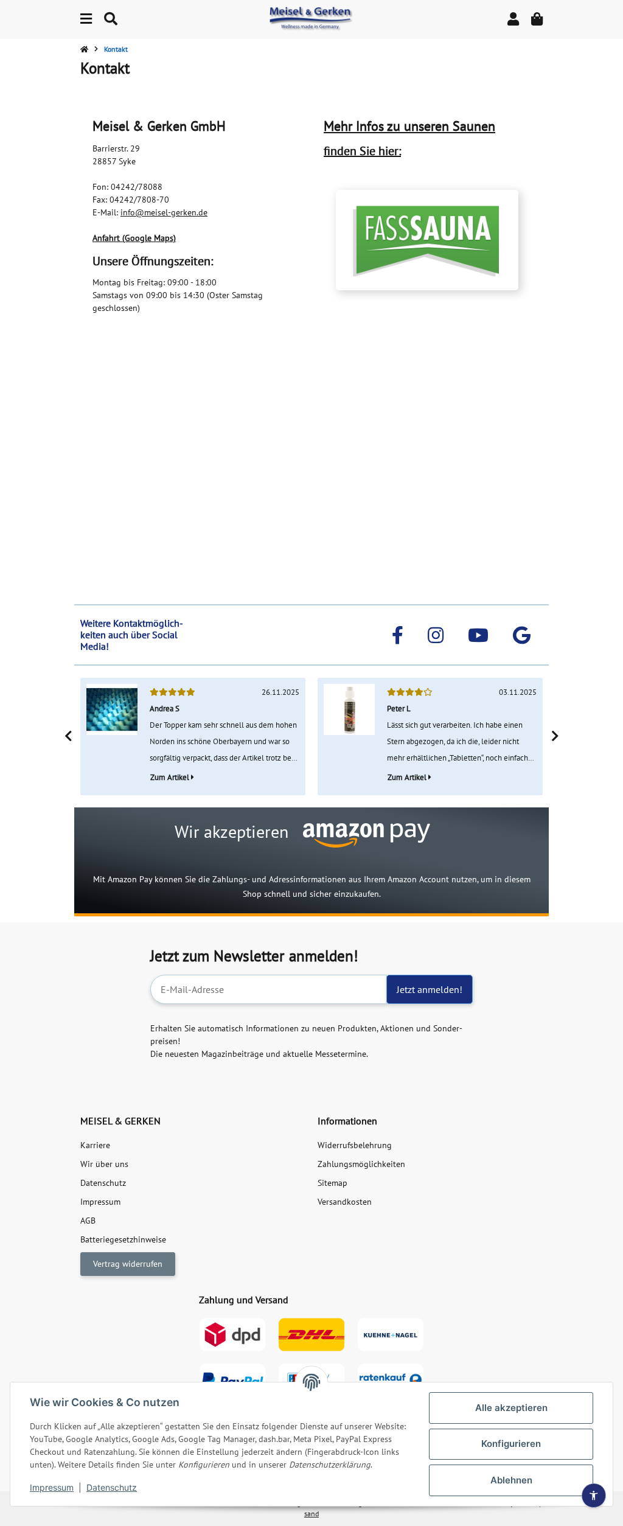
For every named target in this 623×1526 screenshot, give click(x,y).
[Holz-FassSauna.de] (427, 240)
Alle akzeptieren (511, 1407)
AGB (88, 1220)
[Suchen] (110, 19)
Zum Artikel (170, 777)
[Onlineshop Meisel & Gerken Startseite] (311, 18)
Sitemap (332, 1182)
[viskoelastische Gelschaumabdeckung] (111, 736)
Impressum (52, 1487)
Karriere (95, 1145)
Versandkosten (345, 1201)
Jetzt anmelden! (429, 989)
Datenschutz (111, 1487)
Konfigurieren (511, 1443)
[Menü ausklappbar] (86, 19)
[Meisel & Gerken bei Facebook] (398, 635)
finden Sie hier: (362, 151)
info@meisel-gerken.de (163, 212)
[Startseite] (84, 49)
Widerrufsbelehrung (355, 1145)
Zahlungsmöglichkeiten (361, 1163)
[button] (513, 19)
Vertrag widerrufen (127, 1263)
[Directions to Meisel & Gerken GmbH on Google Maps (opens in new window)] (522, 635)
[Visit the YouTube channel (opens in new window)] (478, 635)
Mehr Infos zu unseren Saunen (409, 125)
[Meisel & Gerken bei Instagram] (436, 635)
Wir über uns (104, 1163)
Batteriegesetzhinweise (123, 1239)
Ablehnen (511, 1480)
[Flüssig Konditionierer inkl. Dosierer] (349, 736)
